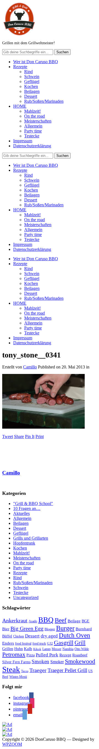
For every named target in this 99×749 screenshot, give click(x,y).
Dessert (30, 96)
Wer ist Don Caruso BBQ (35, 61)
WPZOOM (12, 744)
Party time (33, 131)
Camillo (30, 367)
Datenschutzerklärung (32, 145)
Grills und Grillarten (30, 538)
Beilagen (32, 91)
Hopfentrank (24, 543)
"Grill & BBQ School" (33, 503)
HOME (19, 106)
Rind (28, 71)
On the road (34, 116)
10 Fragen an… (26, 508)
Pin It (29, 436)
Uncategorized (25, 597)
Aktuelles (21, 513)
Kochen (31, 86)
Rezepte (20, 66)
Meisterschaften (37, 121)
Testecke (31, 136)
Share (19, 436)
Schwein (31, 76)
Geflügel (31, 81)
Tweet (7, 436)
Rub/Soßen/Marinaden (44, 101)
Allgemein (33, 126)
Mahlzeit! (32, 111)
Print (39, 436)
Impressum (22, 140)
